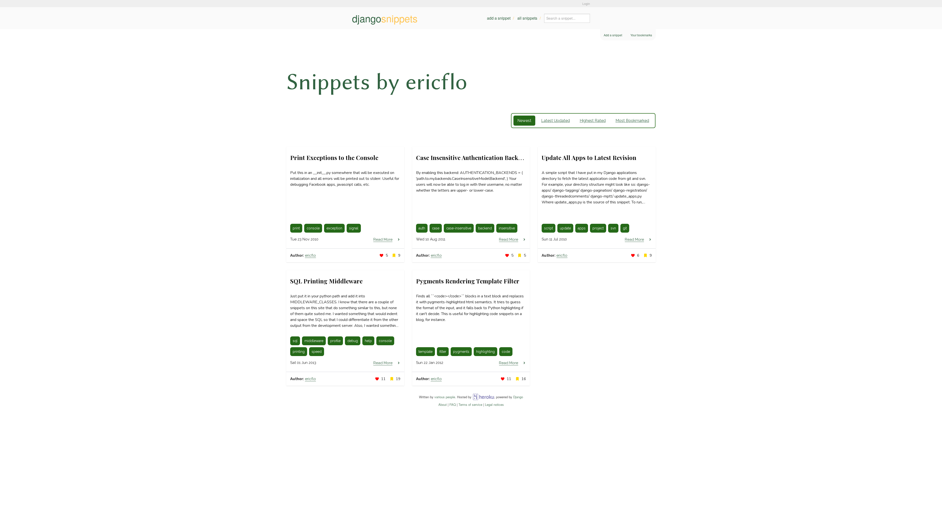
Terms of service (470, 404)
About (442, 404)
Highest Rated (593, 120)
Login (586, 3)
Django (518, 397)
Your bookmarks (641, 35)
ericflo (310, 255)
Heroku (483, 397)
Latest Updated (555, 120)
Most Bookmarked (632, 120)
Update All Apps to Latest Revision (589, 157)
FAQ (452, 404)
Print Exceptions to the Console (334, 157)
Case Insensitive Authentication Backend (472, 157)
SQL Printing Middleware (326, 281)
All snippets (527, 18)
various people (444, 397)
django (385, 18)
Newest (524, 120)
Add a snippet (498, 18)
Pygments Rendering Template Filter (467, 281)
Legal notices (494, 404)
